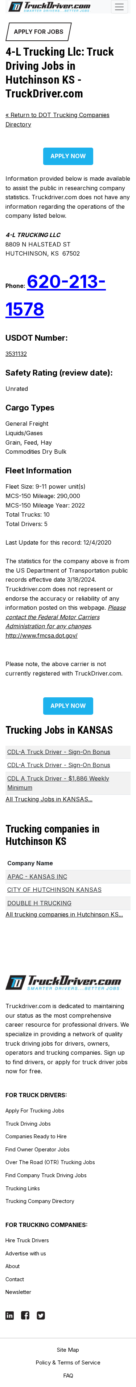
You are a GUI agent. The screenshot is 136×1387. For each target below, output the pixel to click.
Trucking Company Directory (39, 1201)
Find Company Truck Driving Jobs (46, 1175)
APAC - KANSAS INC (37, 876)
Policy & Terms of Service (68, 1362)
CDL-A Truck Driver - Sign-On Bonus (58, 751)
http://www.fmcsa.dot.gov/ (41, 635)
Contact (14, 1279)
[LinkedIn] (9, 1315)
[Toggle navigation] (119, 6)
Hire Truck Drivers (27, 1240)
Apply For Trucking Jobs (34, 1110)
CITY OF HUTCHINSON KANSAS (54, 889)
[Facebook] (25, 1315)
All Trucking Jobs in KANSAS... (48, 799)
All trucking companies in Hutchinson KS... (64, 914)
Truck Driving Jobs (28, 1124)
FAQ (68, 1375)
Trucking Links (22, 1188)
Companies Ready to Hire (36, 1136)
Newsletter (18, 1292)
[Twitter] (41, 1315)
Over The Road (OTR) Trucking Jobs (50, 1162)
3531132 (16, 353)
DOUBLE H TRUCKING (39, 903)
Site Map (68, 1349)
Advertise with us (25, 1253)
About (12, 1266)
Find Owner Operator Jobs (37, 1149)
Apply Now (68, 156)
